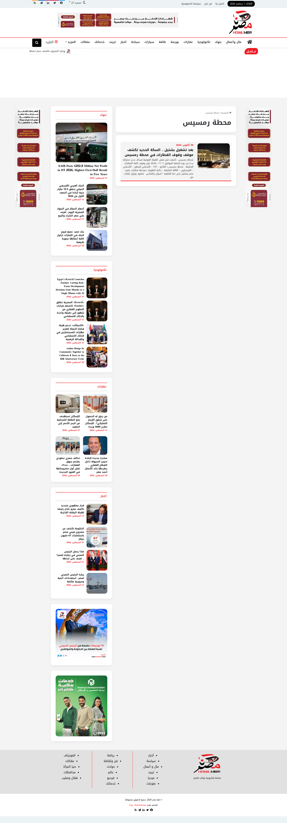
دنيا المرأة (69, 766)
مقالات (85, 42)
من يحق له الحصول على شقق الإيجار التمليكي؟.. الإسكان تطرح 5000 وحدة (96, 421)
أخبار (123, 42)
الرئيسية (225, 113)
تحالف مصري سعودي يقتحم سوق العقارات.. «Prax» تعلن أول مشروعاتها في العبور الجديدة (68, 465)
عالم (110, 772)
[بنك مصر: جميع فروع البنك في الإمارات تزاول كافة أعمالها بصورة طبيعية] (97, 240)
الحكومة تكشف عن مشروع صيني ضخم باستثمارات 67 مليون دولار (72, 533)
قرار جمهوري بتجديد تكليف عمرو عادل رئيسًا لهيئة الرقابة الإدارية (70, 509)
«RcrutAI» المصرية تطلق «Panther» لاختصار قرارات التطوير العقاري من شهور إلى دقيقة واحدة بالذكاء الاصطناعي (70, 309)
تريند (112, 42)
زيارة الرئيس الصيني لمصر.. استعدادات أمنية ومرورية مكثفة (71, 578)
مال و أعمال (151, 766)
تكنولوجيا (203, 42)
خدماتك (99, 42)
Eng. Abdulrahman (137, 805)
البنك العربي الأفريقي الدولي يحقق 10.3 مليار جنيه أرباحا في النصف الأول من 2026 (70, 190)
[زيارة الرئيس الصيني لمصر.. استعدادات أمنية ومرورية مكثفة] (97, 583)
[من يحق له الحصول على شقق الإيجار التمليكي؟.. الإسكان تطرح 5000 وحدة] (95, 403)
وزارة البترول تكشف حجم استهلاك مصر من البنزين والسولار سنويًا (51, 51)
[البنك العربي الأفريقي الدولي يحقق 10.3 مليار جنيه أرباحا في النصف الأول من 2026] (97, 194)
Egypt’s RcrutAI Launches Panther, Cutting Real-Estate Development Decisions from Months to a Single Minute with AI (70, 286)
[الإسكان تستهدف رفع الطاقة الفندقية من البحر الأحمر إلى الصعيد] (68, 403)
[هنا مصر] (240, 22)
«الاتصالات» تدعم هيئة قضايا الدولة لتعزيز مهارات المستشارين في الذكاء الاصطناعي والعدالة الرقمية (70, 332)
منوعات (151, 783)
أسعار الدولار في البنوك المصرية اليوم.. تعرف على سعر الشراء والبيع (70, 212)
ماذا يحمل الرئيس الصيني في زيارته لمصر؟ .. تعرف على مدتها (70, 555)
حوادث (111, 766)
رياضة (110, 755)
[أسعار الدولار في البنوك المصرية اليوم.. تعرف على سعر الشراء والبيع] (97, 217)
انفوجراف (69, 755)
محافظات (70, 772)
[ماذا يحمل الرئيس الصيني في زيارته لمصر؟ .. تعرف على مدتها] (97, 560)
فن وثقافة (111, 761)
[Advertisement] (143, 73)
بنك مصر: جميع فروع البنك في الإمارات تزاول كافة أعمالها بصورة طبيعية (70, 237)
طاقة (162, 42)
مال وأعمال (233, 42)
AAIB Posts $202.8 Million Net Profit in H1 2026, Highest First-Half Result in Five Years (82, 170)
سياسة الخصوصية (191, 3)
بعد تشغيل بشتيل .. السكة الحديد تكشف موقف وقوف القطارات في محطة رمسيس (159, 152)
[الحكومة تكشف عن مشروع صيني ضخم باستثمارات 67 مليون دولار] (97, 537)
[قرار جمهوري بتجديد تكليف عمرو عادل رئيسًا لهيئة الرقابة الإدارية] (97, 514)
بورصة (175, 42)
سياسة (151, 761)
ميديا (151, 778)
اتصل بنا (219, 3)
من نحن (208, 3)
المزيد (72, 42)
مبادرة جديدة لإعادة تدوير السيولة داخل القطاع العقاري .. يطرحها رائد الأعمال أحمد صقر (96, 465)
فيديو (110, 778)
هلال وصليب (70, 778)
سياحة (135, 42)
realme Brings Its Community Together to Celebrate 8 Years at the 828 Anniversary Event (71, 353)
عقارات (188, 42)
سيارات (149, 42)
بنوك (218, 42)
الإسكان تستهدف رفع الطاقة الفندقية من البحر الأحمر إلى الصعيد (68, 421)
